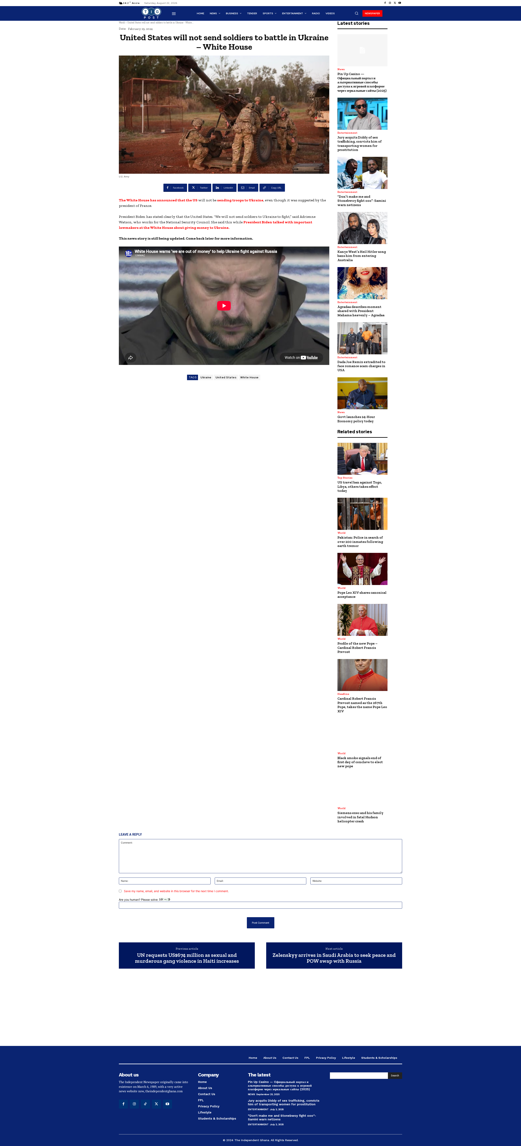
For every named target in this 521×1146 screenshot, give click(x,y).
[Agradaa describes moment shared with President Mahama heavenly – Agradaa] (362, 283)
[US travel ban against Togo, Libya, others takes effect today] (362, 459)
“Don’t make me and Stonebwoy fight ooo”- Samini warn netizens (361, 200)
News (341, 69)
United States (226, 377)
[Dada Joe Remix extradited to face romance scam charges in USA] (362, 338)
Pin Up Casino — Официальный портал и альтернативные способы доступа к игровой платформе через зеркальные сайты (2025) (361, 82)
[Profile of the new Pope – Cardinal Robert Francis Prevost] (362, 620)
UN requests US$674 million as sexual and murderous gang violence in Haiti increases (187, 958)
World (122, 22)
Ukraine (205, 377)
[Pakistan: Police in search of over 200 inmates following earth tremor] (362, 514)
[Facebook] (385, 3)
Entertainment (347, 132)
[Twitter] (394, 3)
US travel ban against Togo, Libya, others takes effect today (359, 486)
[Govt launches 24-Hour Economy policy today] (362, 393)
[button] (356, 13)
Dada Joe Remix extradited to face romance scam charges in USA (361, 366)
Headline (343, 694)
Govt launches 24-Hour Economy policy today (356, 419)
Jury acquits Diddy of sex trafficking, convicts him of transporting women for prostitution (359, 143)
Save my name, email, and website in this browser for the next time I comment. (176, 891)
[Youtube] (399, 3)
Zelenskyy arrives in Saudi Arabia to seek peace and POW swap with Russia (334, 958)
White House (249, 377)
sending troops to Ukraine (240, 200)
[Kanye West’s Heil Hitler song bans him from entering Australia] (362, 228)
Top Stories (344, 477)
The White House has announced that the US (158, 200)
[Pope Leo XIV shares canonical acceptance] (362, 569)
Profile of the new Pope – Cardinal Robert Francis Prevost (357, 647)
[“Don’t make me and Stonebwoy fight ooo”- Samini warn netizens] (362, 173)
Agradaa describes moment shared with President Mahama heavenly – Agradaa (360, 311)
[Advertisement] (260, 1009)
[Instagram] (389, 3)
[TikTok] (145, 1104)
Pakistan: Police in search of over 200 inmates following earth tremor (360, 541)
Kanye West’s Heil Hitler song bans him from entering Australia (361, 256)
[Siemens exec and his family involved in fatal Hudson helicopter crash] (362, 789)
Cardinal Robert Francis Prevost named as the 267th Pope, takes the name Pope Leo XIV (362, 704)
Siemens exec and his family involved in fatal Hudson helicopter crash (360, 817)
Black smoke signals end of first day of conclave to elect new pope (360, 762)
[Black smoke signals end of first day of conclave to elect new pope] (362, 734)
